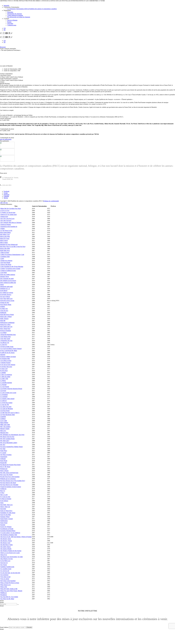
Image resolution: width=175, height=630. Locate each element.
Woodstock (3, 595)
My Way (2, 444)
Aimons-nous (4, 216)
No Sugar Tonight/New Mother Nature (11, 446)
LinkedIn (6, 196)
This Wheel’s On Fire (6, 559)
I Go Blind (3, 332)
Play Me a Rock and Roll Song (9, 472)
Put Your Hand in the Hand (8, 482)
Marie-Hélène (4, 422)
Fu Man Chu (4, 308)
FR (4, 30)
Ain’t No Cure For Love (7, 218)
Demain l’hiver (4, 276)
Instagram (6, 194)
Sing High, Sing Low (6, 504)
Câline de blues (4, 252)
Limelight (3, 416)
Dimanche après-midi (6, 286)
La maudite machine (6, 382)
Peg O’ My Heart (5, 466)
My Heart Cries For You (7, 436)
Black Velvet (4, 240)
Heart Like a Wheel (6, 316)
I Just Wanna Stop (5, 336)
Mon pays (3, 430)
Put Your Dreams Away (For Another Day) (12, 480)
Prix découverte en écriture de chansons (18, 17)
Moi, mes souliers (5, 426)
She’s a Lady (4, 494)
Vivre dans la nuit (5, 577)
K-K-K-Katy (4, 370)
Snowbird (3, 508)
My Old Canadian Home (7, 438)
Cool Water (3, 272)
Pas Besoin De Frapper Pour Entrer (10, 464)
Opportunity (3, 456)
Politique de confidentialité (51, 201)
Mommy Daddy (4, 428)
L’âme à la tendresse (6, 374)
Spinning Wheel (5, 516)
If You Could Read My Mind (8, 350)
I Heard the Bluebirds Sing (8, 334)
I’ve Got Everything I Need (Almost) (11, 348)
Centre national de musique (15, 15)
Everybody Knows (5, 294)
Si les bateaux (4, 500)
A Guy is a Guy (4, 210)
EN (5, 28)
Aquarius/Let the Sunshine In (8, 226)
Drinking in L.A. (5, 288)
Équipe (9, 22)
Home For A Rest (5, 324)
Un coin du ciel (4, 571)
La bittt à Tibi (4, 378)
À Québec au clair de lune (7, 212)
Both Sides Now (5, 250)
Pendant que (3, 468)
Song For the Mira (5, 514)
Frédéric (2, 306)
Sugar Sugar (3, 522)
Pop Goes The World (6, 474)
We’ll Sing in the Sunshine (8, 581)
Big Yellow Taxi (5, 234)
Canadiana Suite (5, 256)
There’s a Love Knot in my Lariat (10, 553)
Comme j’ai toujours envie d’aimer (10, 268)
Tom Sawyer (4, 563)
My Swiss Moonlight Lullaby (8, 442)
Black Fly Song (4, 238)
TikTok (6, 198)
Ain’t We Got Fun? (5, 220)
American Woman (5, 224)
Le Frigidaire (4, 394)
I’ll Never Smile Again (6, 346)
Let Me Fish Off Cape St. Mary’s (9, 412)
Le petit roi (3, 400)
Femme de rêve (4, 302)
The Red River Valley (6, 544)
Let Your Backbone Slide (7, 414)
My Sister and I (4, 440)
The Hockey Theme (6, 540)
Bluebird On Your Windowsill (9, 244)
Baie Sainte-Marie (5, 232)
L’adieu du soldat (5, 376)
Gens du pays (4, 310)
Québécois (3, 488)
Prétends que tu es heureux (8, 478)
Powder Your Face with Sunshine (10, 476)
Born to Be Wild (5, 248)
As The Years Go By (6, 230)
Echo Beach (3, 290)
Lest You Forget (4, 410)
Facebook (6, 191)
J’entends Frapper (5, 362)
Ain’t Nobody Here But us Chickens (10, 222)
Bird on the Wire (5, 236)
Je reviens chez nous (6, 366)
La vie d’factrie (4, 386)
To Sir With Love (5, 561)
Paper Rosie (3, 460)
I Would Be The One (6, 340)
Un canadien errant (5, 569)
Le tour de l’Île (4, 404)
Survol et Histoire (12, 20)
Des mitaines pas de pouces (8, 280)
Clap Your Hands (5, 262)
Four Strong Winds (5, 304)
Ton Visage (3, 565)
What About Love (5, 585)
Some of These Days (6, 510)
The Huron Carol (5, 542)
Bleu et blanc (4, 242)
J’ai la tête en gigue (5, 360)
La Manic (3, 380)
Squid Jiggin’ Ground (6, 518)
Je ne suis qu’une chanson (7, 364)
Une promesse (4, 575)
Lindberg (3, 418)
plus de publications (5, 139)
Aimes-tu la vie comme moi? (8, 214)
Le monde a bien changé (7, 398)
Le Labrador (3, 396)
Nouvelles (10, 23)
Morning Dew (4, 432)
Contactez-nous (11, 25)
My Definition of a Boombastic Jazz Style (12, 434)
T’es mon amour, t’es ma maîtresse (10, 532)
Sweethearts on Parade (6, 528)
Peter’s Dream (4, 470)
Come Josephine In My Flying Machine (11, 266)
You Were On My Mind (7, 599)
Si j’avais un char (5, 496)
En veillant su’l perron (6, 292)
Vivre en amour (4, 579)
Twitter (6, 193)
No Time (2, 448)
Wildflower (3, 593)
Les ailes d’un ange (5, 406)
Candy (2, 258)
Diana (2, 284)
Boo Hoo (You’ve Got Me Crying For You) (12, 246)
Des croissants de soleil (7, 278)
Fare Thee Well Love (6, 298)
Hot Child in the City (6, 326)
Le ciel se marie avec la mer (8, 392)
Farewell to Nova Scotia (7, 300)
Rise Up (2, 490)
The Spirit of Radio (5, 548)
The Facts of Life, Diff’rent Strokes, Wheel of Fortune (16, 536)
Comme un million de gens (8, 270)
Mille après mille (5, 424)
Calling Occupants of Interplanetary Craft (12, 254)
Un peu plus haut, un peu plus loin (10, 573)
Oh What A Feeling (5, 454)
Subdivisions (4, 520)
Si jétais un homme (5, 498)
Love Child (3, 420)
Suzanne (2, 524)
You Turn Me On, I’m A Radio (9, 597)
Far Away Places (5, 296)
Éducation (10, 12)
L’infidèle (3, 372)
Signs (1, 502)
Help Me (2, 320)
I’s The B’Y (3, 344)
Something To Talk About (7, 512)
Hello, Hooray (4, 318)
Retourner (3, 47)
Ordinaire (3, 458)
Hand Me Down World (7, 314)
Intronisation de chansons (14, 13)
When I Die (3, 587)
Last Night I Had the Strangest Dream (11, 388)
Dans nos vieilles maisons (7, 274)
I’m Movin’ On (4, 342)
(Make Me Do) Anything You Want (10, 208)
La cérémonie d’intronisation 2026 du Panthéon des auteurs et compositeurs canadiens (32, 9)
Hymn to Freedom (5, 330)
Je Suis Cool (3, 368)
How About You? (5, 328)
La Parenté (3, 384)
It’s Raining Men (5, 358)
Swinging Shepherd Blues (7, 530)
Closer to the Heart (5, 264)
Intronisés (6, 5)
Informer (2, 354)
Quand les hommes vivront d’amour (10, 486)
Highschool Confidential (7, 322)
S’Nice (2, 492)
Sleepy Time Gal (5, 506)
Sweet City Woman (5, 526)
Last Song (3, 390)
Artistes (2, 228)
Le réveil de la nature (6, 402)
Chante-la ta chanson (6, 260)
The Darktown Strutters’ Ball (8, 534)
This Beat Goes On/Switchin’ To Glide (11, 557)
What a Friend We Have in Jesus (9, 583)
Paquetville (3, 462)
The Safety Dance (5, 546)
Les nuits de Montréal (6, 408)
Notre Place (3, 450)
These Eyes (3, 555)
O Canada (3, 452)
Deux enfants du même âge (8, 282)
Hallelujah (3, 312)
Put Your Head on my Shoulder (9, 484)
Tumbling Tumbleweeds (7, 567)
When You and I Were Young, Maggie (11, 591)
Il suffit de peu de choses (7, 352)
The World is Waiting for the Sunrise (10, 551)
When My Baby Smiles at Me (8, 589)
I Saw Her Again (5, 338)
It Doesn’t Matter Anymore (8, 356)
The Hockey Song (5, 538)
